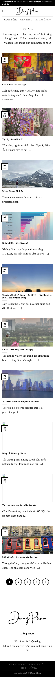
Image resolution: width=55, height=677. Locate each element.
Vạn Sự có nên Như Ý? (13, 139)
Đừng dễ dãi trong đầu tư (14, 453)
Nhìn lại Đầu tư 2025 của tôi (15, 243)
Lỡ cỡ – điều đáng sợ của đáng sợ (17, 349)
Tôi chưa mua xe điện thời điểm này (19, 505)
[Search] (3, 11)
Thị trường (41, 19)
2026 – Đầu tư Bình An (13, 191)
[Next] (45, 581)
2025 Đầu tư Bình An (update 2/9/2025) (20, 401)
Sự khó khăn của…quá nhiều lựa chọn (20, 557)
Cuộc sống (11, 19)
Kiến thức (26, 19)
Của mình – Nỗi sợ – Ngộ (14, 84)
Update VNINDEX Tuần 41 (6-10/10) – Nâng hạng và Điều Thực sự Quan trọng (26, 296)
